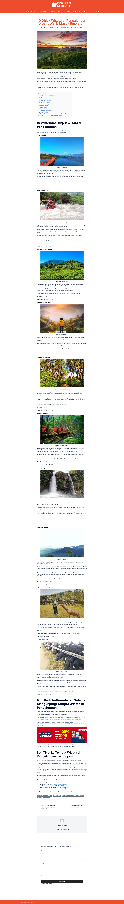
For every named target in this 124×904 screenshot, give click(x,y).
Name (43, 863)
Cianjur (81, 769)
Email (42, 869)
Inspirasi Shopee (43, 27)
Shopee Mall (40, 725)
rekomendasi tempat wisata (69, 795)
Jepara (85, 769)
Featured (63, 27)
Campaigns (75, 11)
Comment (43, 850)
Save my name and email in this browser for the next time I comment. (58, 876)
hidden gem (40, 795)
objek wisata (48, 795)
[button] (21, 4)
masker (47, 723)
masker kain (60, 723)
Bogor (40, 770)
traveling (80, 795)
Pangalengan (57, 795)
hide (44, 93)
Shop (98, 11)
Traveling (79, 27)
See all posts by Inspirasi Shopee (62, 829)
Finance (68, 11)
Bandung (77, 769)
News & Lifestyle (42, 11)
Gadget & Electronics (56, 11)
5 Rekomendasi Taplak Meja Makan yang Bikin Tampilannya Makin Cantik (48, 807)
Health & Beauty (29, 11)
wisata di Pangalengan (43, 797)
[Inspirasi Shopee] (62, 4)
